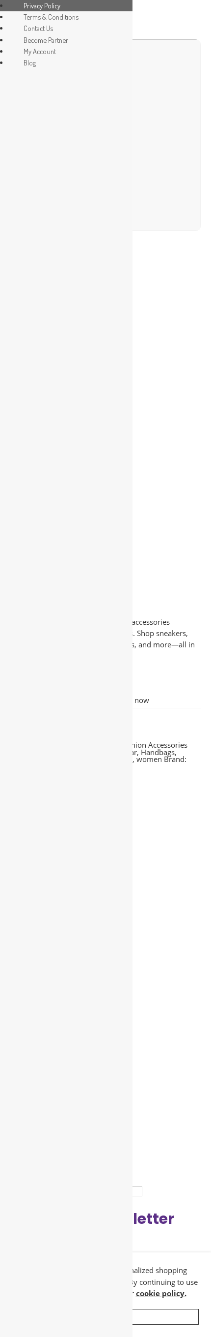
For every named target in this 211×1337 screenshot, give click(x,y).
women (149, 759)
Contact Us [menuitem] (38, 28)
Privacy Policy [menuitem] (42, 5)
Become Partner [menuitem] (46, 39)
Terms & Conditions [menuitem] (51, 16)
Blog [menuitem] (30, 62)
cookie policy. (161, 1293)
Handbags (158, 752)
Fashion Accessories (153, 745)
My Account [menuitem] (40, 51)
